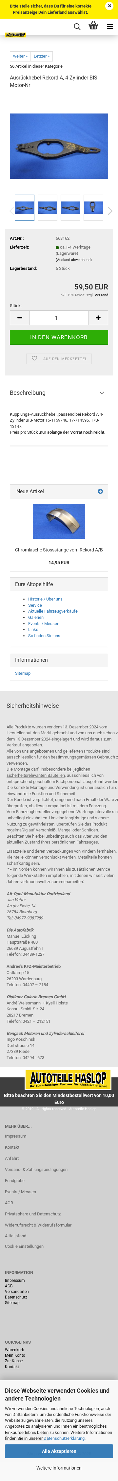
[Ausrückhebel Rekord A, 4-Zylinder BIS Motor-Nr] (59, 143)
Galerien (36, 617)
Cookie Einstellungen (24, 1246)
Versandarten (17, 1291)
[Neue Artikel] (100, 492)
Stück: (16, 305)
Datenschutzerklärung (64, 1438)
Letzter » (41, 56)
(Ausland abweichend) (74, 260)
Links (33, 629)
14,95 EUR (59, 562)
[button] (108, 211)
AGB (9, 1202)
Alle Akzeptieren (59, 1451)
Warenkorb (14, 1350)
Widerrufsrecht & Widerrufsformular (38, 1225)
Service (35, 605)
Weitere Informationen (59, 1468)
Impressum (15, 1136)
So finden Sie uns (44, 635)
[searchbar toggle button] (77, 27)
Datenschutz (16, 1297)
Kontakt (12, 1147)
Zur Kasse (14, 1361)
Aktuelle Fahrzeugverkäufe (53, 611)
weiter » (20, 56)
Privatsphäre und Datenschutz (33, 1213)
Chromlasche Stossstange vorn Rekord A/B (59, 549)
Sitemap (22, 673)
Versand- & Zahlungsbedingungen (36, 1169)
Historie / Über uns (45, 599)
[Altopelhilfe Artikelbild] (59, 521)
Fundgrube (15, 1180)
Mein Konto (15, 1355)
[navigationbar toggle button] (110, 27)
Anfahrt (12, 1158)
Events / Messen (43, 623)
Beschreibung (28, 392)
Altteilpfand (15, 1235)
